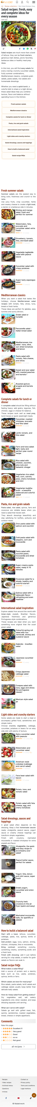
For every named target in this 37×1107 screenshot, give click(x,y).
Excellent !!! (17, 1028)
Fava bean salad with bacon (25, 776)
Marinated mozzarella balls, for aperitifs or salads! (25, 917)
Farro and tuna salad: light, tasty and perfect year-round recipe (25, 450)
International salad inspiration (18, 130)
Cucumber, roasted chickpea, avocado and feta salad (24, 421)
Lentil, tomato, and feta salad (24, 434)
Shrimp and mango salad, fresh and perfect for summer (24, 212)
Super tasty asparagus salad (25, 281)
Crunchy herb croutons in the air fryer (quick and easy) (25, 903)
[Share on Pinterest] (35, 49)
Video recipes (6, 1082)
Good (15, 1034)
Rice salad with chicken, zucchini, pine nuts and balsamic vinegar (23, 463)
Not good (17, 1040)
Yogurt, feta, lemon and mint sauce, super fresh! (25, 876)
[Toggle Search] (27, 2)
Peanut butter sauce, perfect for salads (25, 861)
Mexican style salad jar (24, 700)
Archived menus (7, 1085)
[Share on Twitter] (31, 49)
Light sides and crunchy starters (18, 136)
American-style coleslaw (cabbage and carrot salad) (24, 764)
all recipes (17, 1046)
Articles (4, 1092)
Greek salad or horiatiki (22, 316)
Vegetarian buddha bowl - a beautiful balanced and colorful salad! (25, 491)
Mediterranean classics (18, 110)
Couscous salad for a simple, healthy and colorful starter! (25, 581)
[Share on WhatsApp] (27, 49)
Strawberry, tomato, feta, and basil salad (24, 239)
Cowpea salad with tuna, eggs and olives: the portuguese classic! (25, 688)
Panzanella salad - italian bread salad (24, 329)
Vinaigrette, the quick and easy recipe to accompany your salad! (25, 849)
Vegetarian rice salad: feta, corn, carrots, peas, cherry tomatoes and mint (25, 477)
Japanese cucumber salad (24, 659)
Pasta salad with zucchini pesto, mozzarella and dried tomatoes (25, 554)
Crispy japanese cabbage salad (23, 673)
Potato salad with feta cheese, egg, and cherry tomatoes (25, 805)
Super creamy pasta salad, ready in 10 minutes (24, 567)
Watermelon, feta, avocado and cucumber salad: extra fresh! (25, 227)
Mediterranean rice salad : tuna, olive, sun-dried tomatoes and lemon (24, 345)
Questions (5, 1088)
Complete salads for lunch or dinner (18, 117)
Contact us (24, 1079)
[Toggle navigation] (33, 2)
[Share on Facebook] (19, 49)
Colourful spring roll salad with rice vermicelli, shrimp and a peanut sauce (25, 633)
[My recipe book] (17, 2)
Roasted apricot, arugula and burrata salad (24, 386)
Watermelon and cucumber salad (23, 749)
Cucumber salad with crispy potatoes (25, 267)
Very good (17, 1031)
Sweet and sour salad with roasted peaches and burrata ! (25, 372)
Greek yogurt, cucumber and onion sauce (25, 890)
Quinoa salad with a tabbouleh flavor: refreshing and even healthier (24, 596)
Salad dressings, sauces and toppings (18, 143)
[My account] (22, 2)
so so (15, 1037)
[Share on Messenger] (23, 49)
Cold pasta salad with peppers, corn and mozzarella (25, 539)
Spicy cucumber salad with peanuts (25, 735)
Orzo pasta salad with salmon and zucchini (25, 525)
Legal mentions (26, 1088)
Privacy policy (25, 1082)
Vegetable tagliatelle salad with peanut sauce (24, 254)
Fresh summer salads (18, 104)
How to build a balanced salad (18, 149)
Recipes (4, 1079)
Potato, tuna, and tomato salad (23, 790)
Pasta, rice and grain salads (18, 123)
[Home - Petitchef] (2, 6)
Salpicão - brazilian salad (24, 645)
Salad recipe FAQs (18, 155)
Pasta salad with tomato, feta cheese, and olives (25, 358)
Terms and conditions (28, 1085)
